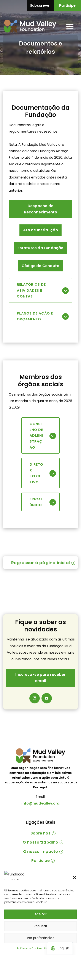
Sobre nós (40, 833)
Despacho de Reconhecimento (40, 209)
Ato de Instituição (40, 230)
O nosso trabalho (40, 842)
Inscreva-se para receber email (40, 677)
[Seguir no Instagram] (34, 698)
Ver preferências (40, 938)
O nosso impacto (40, 851)
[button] (74, 877)
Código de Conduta (40, 265)
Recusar (40, 926)
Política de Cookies (29, 948)
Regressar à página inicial (40, 563)
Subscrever (40, 5)
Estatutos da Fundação (40, 247)
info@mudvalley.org (40, 803)
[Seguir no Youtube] (46, 698)
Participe (67, 5)
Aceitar (41, 914)
